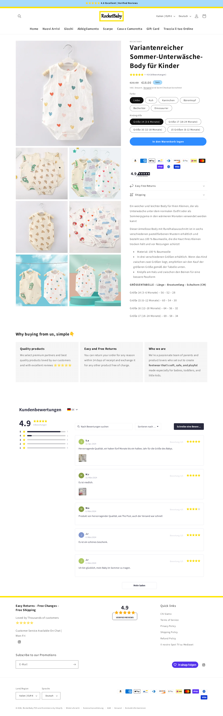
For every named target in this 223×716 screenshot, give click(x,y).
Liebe (136, 100)
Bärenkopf (190, 100)
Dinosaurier (161, 108)
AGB (109, 708)
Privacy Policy (168, 626)
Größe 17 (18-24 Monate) (183, 121)
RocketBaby (28, 708)
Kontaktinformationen (135, 708)
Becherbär (139, 108)
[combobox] (148, 426)
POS (35, 708)
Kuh (151, 100)
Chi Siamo (166, 613)
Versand (148, 87)
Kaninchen (168, 100)
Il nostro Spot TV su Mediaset (176, 644)
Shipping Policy (169, 632)
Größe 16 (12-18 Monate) (147, 129)
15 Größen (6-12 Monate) (185, 129)
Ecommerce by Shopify (52, 708)
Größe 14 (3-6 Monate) (146, 121)
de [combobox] (73, 409)
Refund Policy (168, 638)
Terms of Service (169, 619)
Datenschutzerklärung (93, 708)
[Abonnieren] (74, 664)
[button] (19, 16)
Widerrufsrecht (73, 708)
